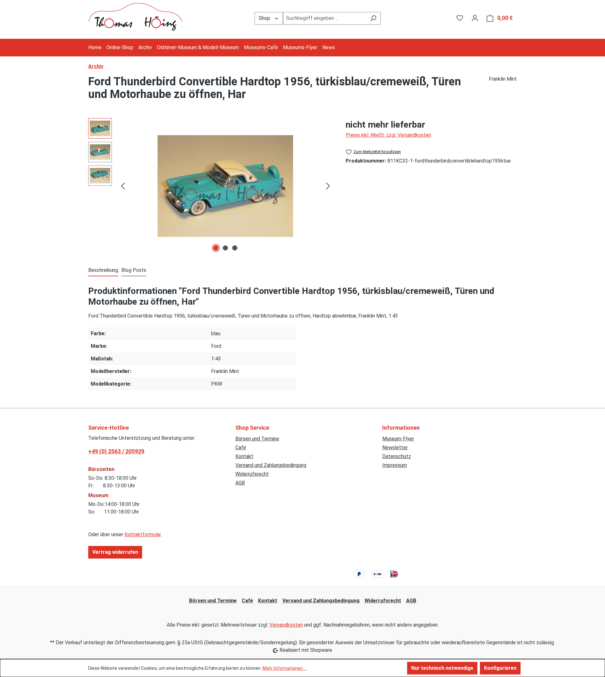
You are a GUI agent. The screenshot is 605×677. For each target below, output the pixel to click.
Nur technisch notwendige (442, 668)
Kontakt (244, 456)
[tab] (103, 270)
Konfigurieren (500, 668)
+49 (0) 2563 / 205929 (116, 451)
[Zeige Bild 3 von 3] (234, 247)
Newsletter (395, 447)
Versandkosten (286, 625)
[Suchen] (373, 18)
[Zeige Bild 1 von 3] (215, 247)
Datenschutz (396, 456)
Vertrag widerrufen (115, 552)
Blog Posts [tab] (133, 270)
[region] (210, 186)
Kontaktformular (142, 534)
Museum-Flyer (398, 439)
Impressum (394, 465)
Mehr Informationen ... (284, 668)
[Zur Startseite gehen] (135, 17)
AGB (240, 483)
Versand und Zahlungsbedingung (270, 465)
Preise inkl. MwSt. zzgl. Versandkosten (388, 135)
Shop (265, 18)
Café (240, 447)
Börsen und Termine (257, 439)
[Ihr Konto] (474, 18)
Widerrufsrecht (252, 474)
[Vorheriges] (123, 186)
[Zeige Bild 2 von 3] (225, 247)
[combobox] (324, 18)
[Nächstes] (328, 186)
